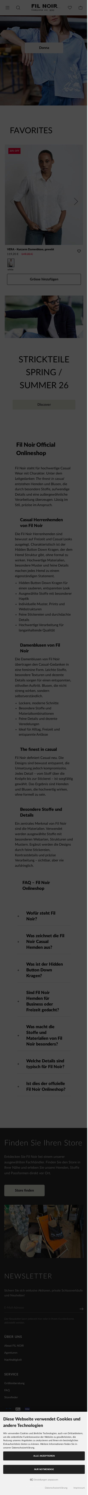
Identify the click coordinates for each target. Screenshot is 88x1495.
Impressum (77, 1488)
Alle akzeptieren (43, 1456)
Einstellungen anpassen (44, 1479)
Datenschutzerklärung (54, 1488)
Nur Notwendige (43, 1469)
